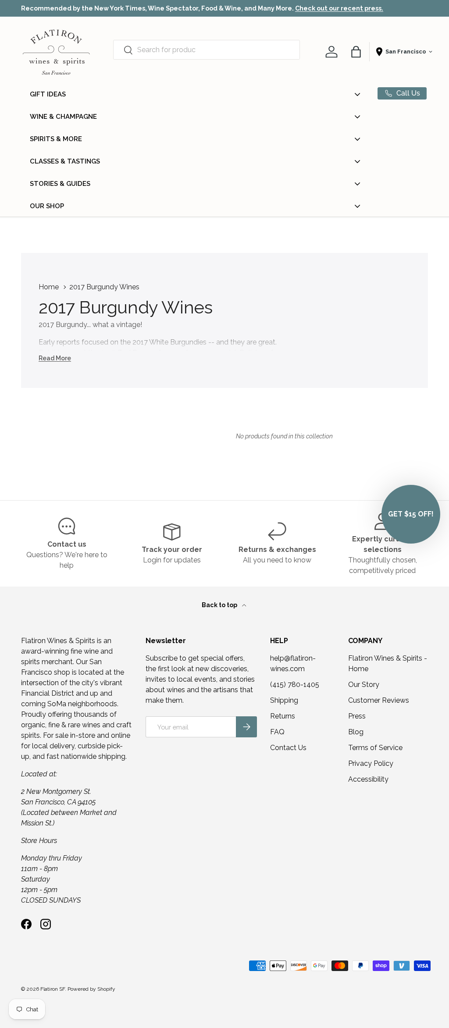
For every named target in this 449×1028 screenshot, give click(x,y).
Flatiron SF (52, 989)
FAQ (277, 732)
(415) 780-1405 (294, 684)
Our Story (363, 684)
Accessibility (368, 779)
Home (49, 287)
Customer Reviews (378, 700)
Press (357, 716)
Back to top (220, 604)
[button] (356, 51)
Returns (282, 716)
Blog (355, 732)
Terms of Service (375, 747)
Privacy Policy (370, 763)
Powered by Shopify (91, 989)
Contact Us (288, 747)
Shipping (284, 700)
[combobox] (206, 49)
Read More (55, 358)
